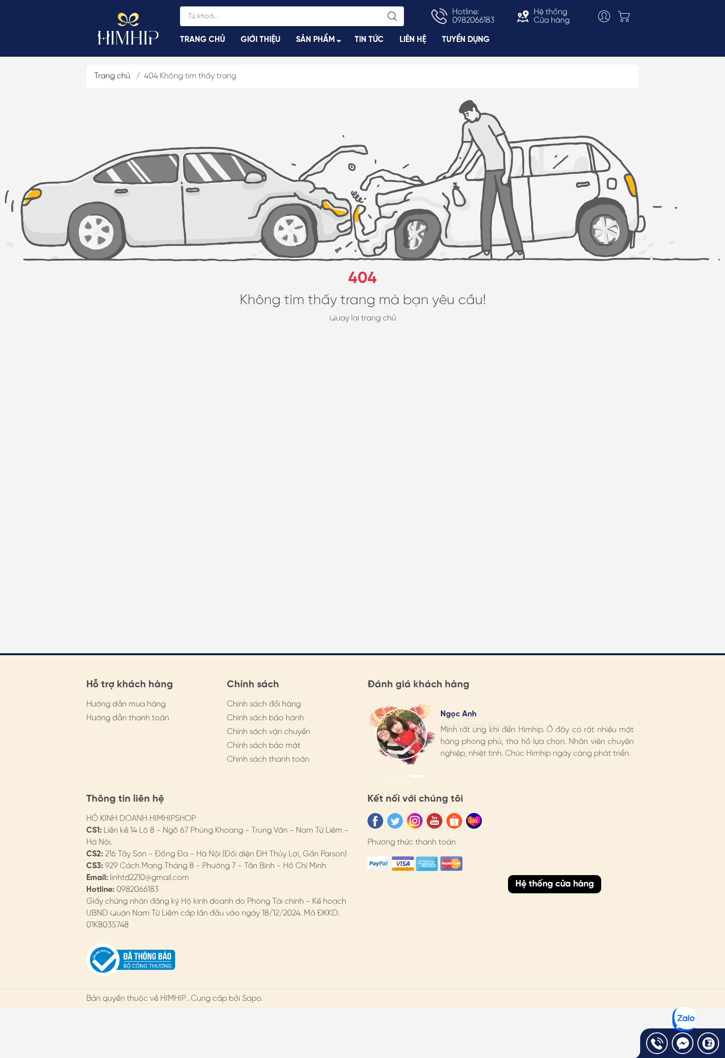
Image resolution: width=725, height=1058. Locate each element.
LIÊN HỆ (412, 39)
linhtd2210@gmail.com (149, 878)
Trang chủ (112, 76)
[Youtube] (434, 821)
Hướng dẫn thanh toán (127, 718)
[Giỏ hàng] (626, 16)
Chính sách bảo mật (263, 745)
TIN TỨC (369, 39)
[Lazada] (474, 821)
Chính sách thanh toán (268, 759)
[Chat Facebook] (682, 1043)
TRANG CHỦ (202, 39)
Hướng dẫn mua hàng (126, 704)
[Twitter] (395, 821)
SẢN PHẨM (315, 39)
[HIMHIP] (128, 28)
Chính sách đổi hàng (264, 704)
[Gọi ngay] (657, 1043)
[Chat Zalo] (708, 1043)
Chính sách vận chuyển (268, 732)
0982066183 (137, 889)
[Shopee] (454, 821)
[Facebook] (375, 821)
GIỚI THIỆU (260, 39)
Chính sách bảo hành (265, 718)
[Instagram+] (415, 821)
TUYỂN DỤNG (466, 39)
